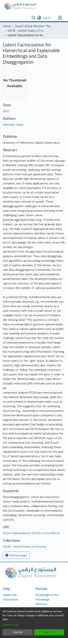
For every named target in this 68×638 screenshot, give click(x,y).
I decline (17, 632)
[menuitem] (39, 17)
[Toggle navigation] (60, 17)
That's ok (49, 632)
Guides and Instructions (10, 597)
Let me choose (11, 625)
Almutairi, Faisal (13, 124)
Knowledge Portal (47, 595)
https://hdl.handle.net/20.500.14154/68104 (31, 533)
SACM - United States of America (26, 30)
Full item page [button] (17, 555)
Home (7, 26)
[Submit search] (33, 17)
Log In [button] (46, 17)
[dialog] (34, 622)
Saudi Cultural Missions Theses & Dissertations (34, 26)
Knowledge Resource (43, 601)
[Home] (20, 6)
